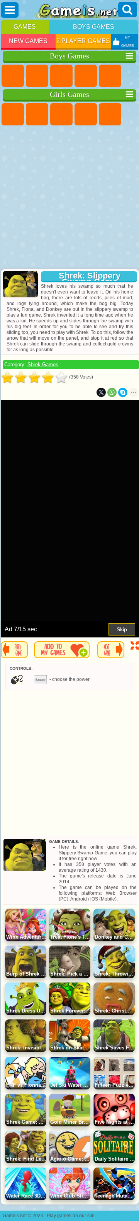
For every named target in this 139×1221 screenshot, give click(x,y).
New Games (28, 41)
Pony (13, 114)
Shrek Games (42, 364)
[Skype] (122, 392)
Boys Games (93, 26)
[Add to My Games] (62, 649)
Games (25, 26)
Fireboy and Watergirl (61, 114)
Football (37, 76)
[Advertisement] (68, 198)
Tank (86, 76)
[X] (101, 392)
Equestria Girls (37, 114)
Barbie (86, 114)
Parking (13, 76)
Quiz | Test (110, 114)
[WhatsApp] (112, 392)
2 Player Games (83, 41)
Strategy (61, 76)
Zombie (110, 76)
